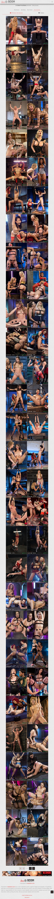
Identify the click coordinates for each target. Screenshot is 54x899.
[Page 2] (30, 868)
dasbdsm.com (30, 883)
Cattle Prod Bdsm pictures (27, 895)
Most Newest (16, 9)
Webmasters (27, 897)
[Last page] (33, 868)
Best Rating (23, 9)
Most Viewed (29, 9)
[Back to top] (52, 892)
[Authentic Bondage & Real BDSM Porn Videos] (27, 875)
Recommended (37, 9)
